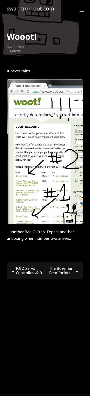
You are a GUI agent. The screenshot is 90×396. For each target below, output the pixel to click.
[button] (81, 12)
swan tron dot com (30, 8)
